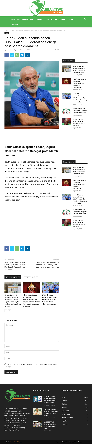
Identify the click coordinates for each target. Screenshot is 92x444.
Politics (25, 19)
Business (39, 19)
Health (32, 19)
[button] (85, 19)
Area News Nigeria (12, 50)
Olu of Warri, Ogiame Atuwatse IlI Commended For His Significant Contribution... (79, 83)
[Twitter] (12, 55)
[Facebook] (6, 55)
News (18, 19)
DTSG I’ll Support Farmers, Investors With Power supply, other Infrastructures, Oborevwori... (80, 98)
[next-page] (9, 310)
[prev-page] (5, 310)
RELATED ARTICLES (13, 277)
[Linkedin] (27, 55)
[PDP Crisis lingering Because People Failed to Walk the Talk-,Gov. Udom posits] (37, 411)
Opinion (14, 24)
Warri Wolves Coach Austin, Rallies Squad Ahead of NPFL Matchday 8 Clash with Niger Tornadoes (15, 265)
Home (13, 19)
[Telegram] (22, 55)
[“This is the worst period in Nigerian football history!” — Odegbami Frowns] (66, 121)
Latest (80, 442)
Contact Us (72, 442)
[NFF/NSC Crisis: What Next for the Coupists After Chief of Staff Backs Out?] (66, 111)
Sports (71, 19)
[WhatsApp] (17, 55)
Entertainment (60, 19)
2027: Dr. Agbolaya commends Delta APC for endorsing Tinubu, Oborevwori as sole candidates (47, 264)
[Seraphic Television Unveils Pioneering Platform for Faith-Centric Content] (37, 399)
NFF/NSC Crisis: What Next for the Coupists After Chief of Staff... (80, 110)
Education (49, 19)
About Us (64, 442)
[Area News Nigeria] (46, 8)
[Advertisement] (31, 135)
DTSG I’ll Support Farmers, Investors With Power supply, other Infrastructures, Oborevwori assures (50, 299)
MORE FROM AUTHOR (30, 277)
